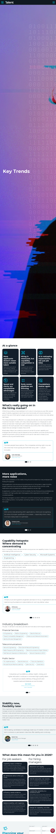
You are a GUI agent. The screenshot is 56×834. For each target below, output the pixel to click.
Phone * (44, 830)
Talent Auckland (16, 609)
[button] (53, 2)
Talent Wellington (16, 524)
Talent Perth (15, 739)
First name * (32, 826)
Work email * (32, 830)
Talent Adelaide (28, 687)
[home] (9, 2)
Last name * (44, 826)
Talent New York (16, 457)
